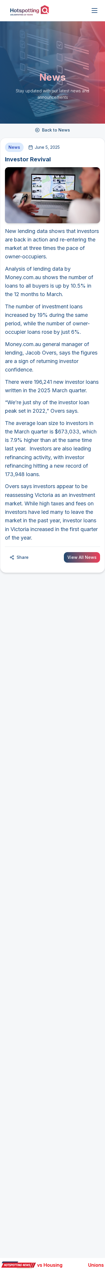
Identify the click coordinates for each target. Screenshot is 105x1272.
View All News (82, 557)
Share (23, 557)
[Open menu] (94, 10)
